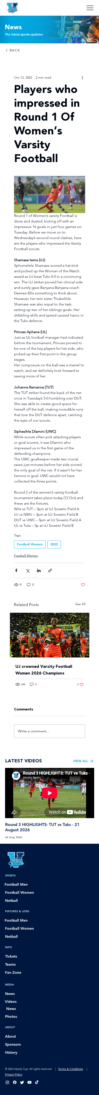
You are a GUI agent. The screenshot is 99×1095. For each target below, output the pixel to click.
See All (80, 604)
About (10, 1036)
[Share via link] (50, 570)
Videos (11, 1001)
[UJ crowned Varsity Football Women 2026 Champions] (49, 635)
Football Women (30, 544)
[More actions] (82, 77)
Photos (11, 1016)
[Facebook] (14, 1082)
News (10, 993)
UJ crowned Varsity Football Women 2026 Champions (43, 670)
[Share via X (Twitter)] (27, 570)
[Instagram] (7, 1082)
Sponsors (13, 1044)
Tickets (11, 956)
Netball (11, 900)
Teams (10, 964)
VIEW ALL (80, 761)
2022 (54, 544)
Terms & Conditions (70, 1069)
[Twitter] (22, 1082)
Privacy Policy (13, 1074)
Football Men (16, 884)
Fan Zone (13, 972)
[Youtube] (29, 1082)
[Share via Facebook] (16, 570)
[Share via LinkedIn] (39, 570)
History (11, 1052)
